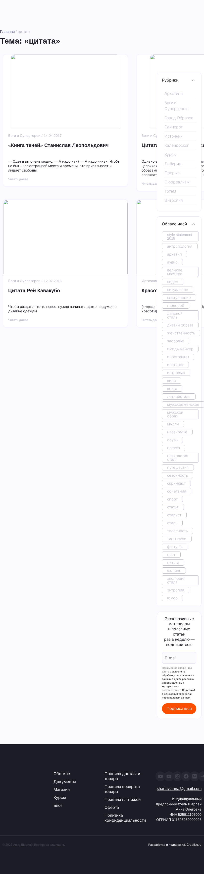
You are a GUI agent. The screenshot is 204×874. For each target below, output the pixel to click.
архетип (174, 254)
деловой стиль (175, 315)
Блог (57, 805)
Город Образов (178, 118)
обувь (172, 440)
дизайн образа (180, 325)
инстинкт (175, 365)
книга (172, 388)
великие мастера (174, 272)
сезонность (177, 475)
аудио (172, 262)
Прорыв (172, 173)
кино (171, 381)
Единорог (173, 127)
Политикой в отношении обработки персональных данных (178, 694)
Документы (64, 782)
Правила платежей (122, 799)
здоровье (175, 341)
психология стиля (177, 458)
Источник (173, 136)
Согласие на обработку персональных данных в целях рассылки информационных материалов (178, 679)
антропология (179, 246)
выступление (179, 297)
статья (173, 507)
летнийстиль (178, 396)
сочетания (176, 491)
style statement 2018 (179, 236)
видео (172, 282)
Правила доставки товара (122, 776)
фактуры (174, 547)
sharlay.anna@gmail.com (179, 789)
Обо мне (61, 774)
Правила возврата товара (122, 789)
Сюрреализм (177, 182)
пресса (173, 448)
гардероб (175, 305)
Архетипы (173, 93)
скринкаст (176, 483)
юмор (172, 598)
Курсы (170, 154)
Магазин (61, 789)
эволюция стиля (176, 580)
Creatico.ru (194, 844)
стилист (174, 515)
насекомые (177, 432)
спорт (172, 499)
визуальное (177, 290)
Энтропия (173, 200)
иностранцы (178, 357)
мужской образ (175, 414)
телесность (177, 531)
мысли (173, 424)
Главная (7, 31)
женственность (181, 333)
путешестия (178, 467)
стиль (172, 523)
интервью (176, 373)
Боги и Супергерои (176, 106)
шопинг (174, 570)
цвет (171, 555)
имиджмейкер (180, 349)
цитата (173, 562)
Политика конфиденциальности (125, 817)
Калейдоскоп (176, 145)
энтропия (175, 590)
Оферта (111, 807)
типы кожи (176, 539)
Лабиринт (173, 164)
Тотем (170, 191)
